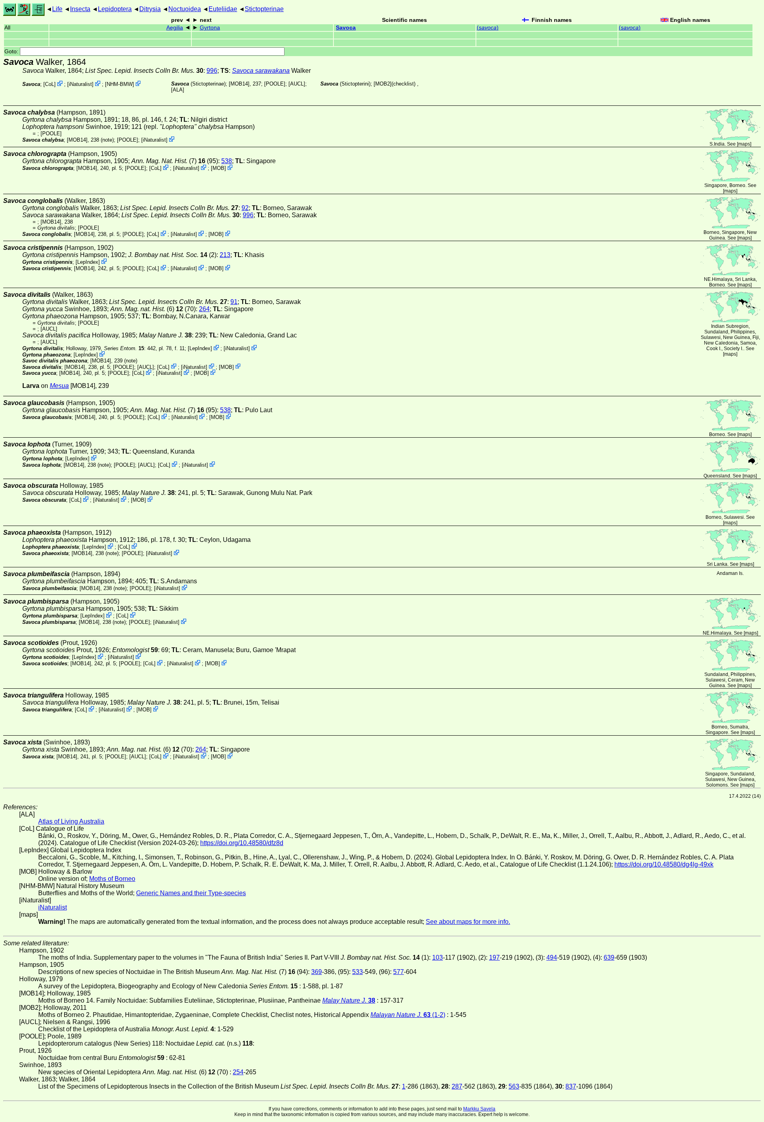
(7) (168, 161)
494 (551, 957)
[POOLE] (274, 84)
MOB (218, 168)
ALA (178, 90)
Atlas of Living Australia (71, 821)
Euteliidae (223, 9)
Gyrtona (210, 28)
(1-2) (407, 1014)
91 (234, 301)
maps (744, 144)
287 (457, 1086)
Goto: (12, 52)
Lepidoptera (115, 9)
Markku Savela (479, 1109)
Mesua (59, 385)
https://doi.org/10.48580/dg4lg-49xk (663, 864)
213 (225, 254)
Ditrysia (150, 9)
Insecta (80, 9)
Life (57, 9)
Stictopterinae (264, 9)
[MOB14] (239, 84)
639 (609, 957)
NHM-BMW (120, 84)
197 (494, 957)
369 (316, 971)
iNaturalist (80, 84)
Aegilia (174, 28)
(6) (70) (153, 309)
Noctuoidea (184, 9)
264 (204, 309)
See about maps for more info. (468, 921)
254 (238, 1072)
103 (437, 957)
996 (212, 70)
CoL (49, 84)
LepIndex (87, 262)
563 (514, 1086)
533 (357, 971)
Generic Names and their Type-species (191, 893)
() (488, 28)
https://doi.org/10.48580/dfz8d (241, 843)
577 (398, 971)
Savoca (346, 28)
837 (570, 1086)
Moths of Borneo (112, 878)
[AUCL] (296, 84)
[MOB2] (383, 84)
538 (226, 161)
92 (245, 208)
